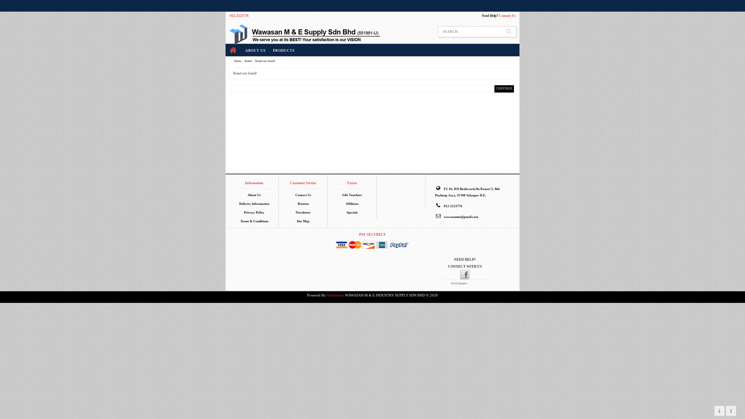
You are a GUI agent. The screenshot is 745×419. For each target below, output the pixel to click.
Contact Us (499, 15)
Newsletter (303, 212)
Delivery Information (254, 203)
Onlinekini (335, 295)
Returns (303, 203)
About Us (254, 195)
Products (284, 51)
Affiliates (352, 203)
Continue (504, 88)
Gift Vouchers (352, 195)
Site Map (303, 221)
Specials (352, 212)
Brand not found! (265, 61)
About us (255, 51)
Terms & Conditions (254, 221)
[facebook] (464, 274)
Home (237, 61)
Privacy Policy (254, 212)
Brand (248, 61)
